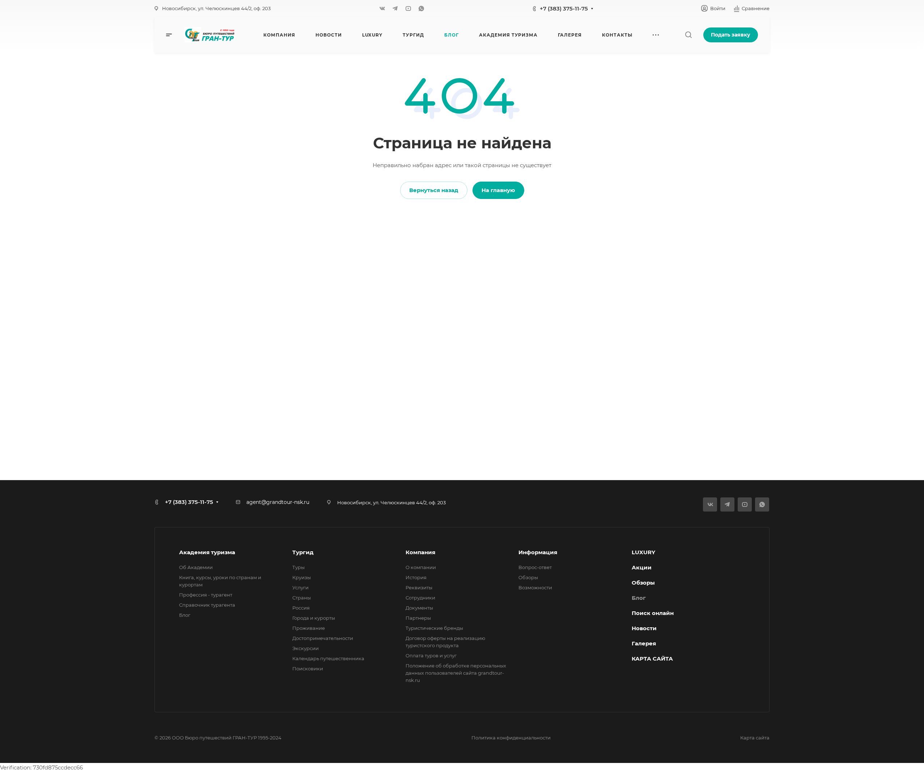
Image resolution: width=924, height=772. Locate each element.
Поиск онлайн (653, 613)
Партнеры (418, 618)
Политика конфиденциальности (511, 738)
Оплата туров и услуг (431, 655)
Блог (184, 615)
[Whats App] (421, 8)
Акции (642, 567)
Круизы (301, 577)
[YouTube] (408, 8)
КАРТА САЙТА (652, 658)
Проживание (308, 628)
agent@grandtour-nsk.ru (277, 502)
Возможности (535, 587)
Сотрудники (420, 598)
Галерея (644, 643)
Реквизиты (419, 587)
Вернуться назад (433, 190)
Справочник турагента (207, 605)
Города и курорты (313, 618)
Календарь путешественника (328, 658)
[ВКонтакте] (382, 8)
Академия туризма (207, 552)
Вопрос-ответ (535, 567)
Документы (419, 608)
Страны (301, 598)
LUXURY (643, 552)
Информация (537, 552)
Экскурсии (305, 648)
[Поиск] (688, 34)
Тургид (303, 552)
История (416, 577)
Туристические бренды (434, 628)
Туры (298, 567)
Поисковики (307, 668)
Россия (301, 608)
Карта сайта (755, 738)
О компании (421, 567)
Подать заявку (730, 34)
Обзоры (528, 577)
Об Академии (196, 567)
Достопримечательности (322, 638)
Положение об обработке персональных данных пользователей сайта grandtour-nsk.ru (456, 673)
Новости (644, 628)
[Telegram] (395, 8)
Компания (420, 552)
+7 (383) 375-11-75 (564, 8)
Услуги (300, 587)
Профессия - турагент (205, 595)
